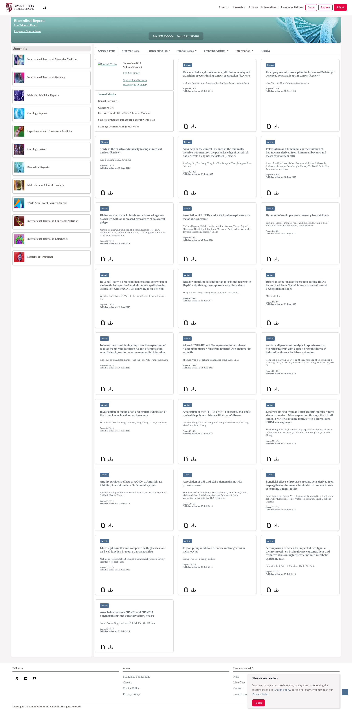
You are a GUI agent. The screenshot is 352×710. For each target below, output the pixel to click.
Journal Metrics (107, 94)
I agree (259, 702)
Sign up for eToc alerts (135, 80)
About (223, 7)
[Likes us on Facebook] (34, 678)
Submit (340, 7)
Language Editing (292, 7)
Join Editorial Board (25, 25)
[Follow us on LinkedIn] (25, 678)
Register (325, 7)
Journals (237, 7)
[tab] (106, 51)
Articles (253, 7)
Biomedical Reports (29, 20)
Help (236, 676)
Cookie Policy (282, 689)
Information (268, 7)
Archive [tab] (265, 50)
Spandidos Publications (136, 676)
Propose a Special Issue (27, 31)
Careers (127, 682)
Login (311, 7)
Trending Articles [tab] (215, 50)
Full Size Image (131, 73)
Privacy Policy (260, 694)
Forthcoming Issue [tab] (158, 50)
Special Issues (185, 50)
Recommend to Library (135, 84)
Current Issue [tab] (131, 50)
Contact (237, 688)
